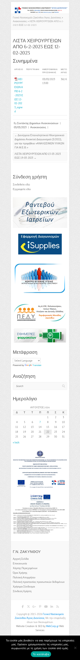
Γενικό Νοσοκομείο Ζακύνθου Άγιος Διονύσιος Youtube (46, 607)
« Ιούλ (16, 442)
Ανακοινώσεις (38, 127)
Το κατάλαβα (41, 654)
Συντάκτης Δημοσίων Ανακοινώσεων (37, 123)
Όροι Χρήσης (20, 572)
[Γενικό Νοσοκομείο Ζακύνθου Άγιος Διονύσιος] (40, 8)
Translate (36, 365)
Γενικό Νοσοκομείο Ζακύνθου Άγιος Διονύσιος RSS (57, 607)
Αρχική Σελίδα (21, 559)
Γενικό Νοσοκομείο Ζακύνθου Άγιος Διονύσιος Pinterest (40, 607)
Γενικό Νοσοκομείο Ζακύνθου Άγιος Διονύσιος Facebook (22, 607)
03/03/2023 (20, 127)
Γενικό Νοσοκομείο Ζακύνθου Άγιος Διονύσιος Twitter (28, 607)
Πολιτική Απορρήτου (24, 577)
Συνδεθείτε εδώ (21, 184)
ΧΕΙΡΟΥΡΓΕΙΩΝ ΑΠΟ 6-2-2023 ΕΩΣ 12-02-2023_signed (18, 95)
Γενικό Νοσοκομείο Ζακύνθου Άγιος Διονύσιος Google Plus (34, 607)
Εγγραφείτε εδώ (22, 189)
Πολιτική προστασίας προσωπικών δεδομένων (39, 582)
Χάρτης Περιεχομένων (25, 568)
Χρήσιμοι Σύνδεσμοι (24, 586)
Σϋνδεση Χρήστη (22, 591)
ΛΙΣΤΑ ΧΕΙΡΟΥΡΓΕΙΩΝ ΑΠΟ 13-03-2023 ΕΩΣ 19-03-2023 (38, 156)
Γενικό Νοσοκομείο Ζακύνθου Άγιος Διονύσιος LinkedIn (52, 607)
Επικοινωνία (20, 563)
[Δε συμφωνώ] (75, 648)
